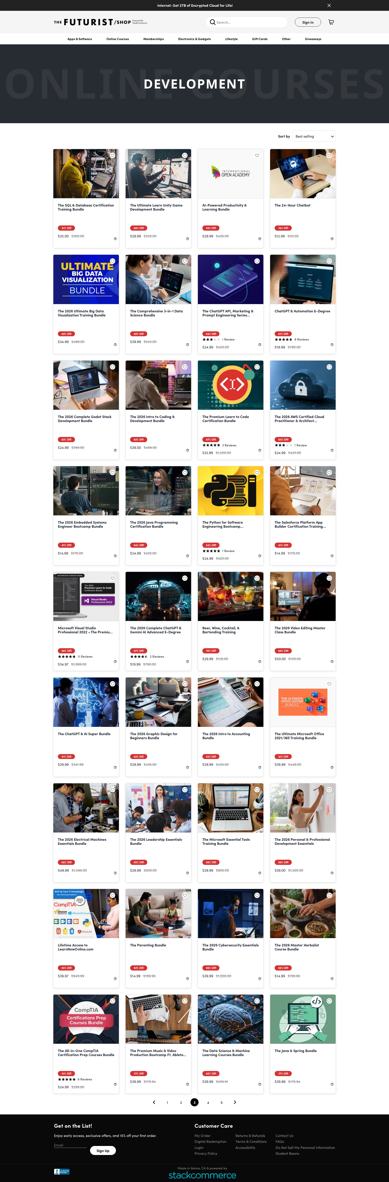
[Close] (329, 5)
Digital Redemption (210, 1141)
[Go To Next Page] (235, 1102)
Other (286, 38)
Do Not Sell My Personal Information (305, 1147)
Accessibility (245, 1147)
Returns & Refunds (250, 1135)
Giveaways (313, 38)
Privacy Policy (205, 1153)
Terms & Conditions (251, 1141)
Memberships (153, 38)
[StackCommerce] (202, 1175)
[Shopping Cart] (331, 22)
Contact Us (284, 1135)
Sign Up (103, 1150)
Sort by (284, 136)
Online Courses (117, 38)
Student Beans (287, 1153)
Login (199, 1147)
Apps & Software (80, 38)
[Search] (212, 22)
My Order (202, 1135)
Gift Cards (260, 38)
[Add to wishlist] (112, 155)
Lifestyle (231, 38)
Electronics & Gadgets (194, 38)
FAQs (280, 1141)
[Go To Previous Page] (154, 1102)
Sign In (308, 22)
